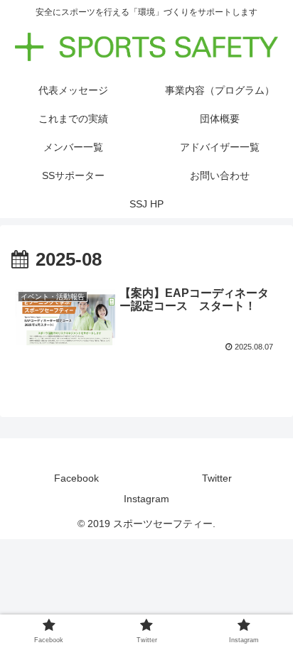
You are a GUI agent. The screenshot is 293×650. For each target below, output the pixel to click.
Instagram (146, 498)
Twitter (217, 478)
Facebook (76, 478)
